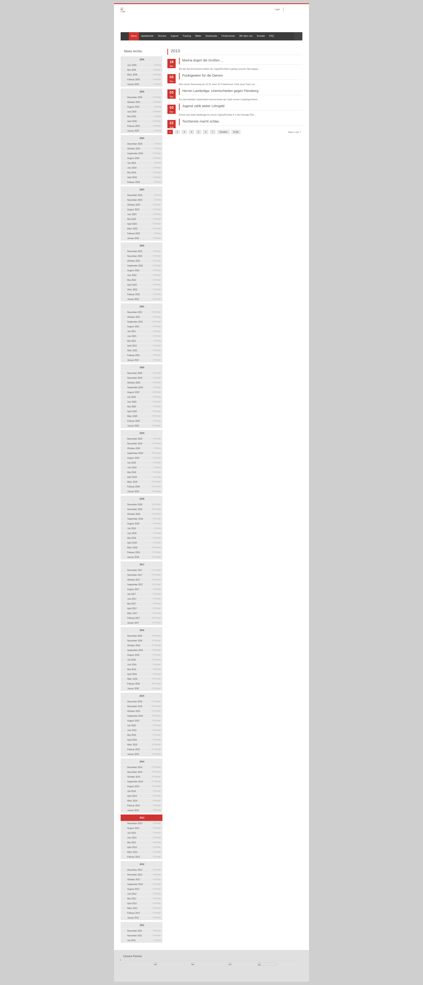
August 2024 (144, 158)
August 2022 (144, 270)
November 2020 (144, 378)
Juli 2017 (144, 594)
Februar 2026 (144, 79)
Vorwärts (223, 132)
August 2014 (144, 786)
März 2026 (144, 74)
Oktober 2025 (144, 102)
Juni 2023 (144, 214)
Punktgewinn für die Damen (202, 75)
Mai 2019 (144, 472)
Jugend (174, 35)
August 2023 (144, 209)
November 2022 (144, 256)
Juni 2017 (144, 599)
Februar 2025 (144, 126)
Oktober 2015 (144, 711)
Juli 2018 (144, 528)
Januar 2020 (144, 426)
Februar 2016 (144, 683)
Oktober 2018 (144, 514)
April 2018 (144, 543)
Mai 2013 (144, 842)
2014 (142, 761)
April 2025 (144, 121)
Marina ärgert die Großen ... (203, 60)
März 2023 (144, 228)
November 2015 (144, 706)
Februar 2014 (144, 805)
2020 (142, 367)
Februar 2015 (144, 749)
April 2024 (144, 177)
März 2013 (144, 852)
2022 (142, 245)
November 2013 (144, 823)
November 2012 (144, 874)
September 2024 (144, 153)
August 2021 (144, 326)
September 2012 (144, 884)
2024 (142, 138)
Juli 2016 (144, 660)
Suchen (298, 36)
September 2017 (144, 584)
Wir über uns (246, 35)
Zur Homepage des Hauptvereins (298, 9)
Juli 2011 (144, 940)
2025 (142, 91)
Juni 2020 (144, 402)
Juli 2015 (144, 725)
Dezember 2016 (144, 636)
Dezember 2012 (144, 870)
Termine (162, 35)
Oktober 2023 (144, 205)
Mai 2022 (144, 280)
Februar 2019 (144, 486)
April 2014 (144, 796)
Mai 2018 (144, 538)
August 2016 (144, 655)
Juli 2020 (144, 397)
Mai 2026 (144, 70)
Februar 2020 (144, 421)
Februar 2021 (144, 355)
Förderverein (228, 35)
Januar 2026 (144, 84)
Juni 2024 (144, 168)
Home (124, 33)
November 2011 (144, 935)
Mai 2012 (144, 898)
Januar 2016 (144, 688)
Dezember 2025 (144, 97)
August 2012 (144, 889)
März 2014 (144, 800)
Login (277, 9)
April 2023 (144, 224)
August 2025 (144, 107)
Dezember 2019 (144, 439)
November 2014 (144, 772)
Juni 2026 (144, 65)
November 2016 (144, 640)
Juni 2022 (144, 275)
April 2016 (144, 674)
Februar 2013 (144, 857)
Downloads (211, 35)
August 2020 (144, 392)
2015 (142, 696)
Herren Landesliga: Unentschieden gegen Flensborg (220, 91)
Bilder (198, 35)
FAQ (271, 35)
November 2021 (144, 312)
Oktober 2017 (144, 579)
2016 (142, 630)
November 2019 (144, 443)
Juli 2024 (144, 163)
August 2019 (144, 458)
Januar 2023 (144, 238)
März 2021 (144, 350)
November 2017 (144, 575)
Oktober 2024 (144, 148)
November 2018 (144, 509)
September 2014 (144, 781)
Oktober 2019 (144, 448)
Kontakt (261, 35)
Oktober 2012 (144, 879)
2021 (142, 306)
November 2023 (144, 200)
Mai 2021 (144, 341)
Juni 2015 (144, 730)
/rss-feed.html (293, 9)
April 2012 (144, 903)
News (134, 35)
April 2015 (144, 740)
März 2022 (144, 289)
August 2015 (144, 720)
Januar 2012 (144, 918)
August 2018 (144, 523)
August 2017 (144, 589)
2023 (142, 189)
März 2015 (144, 744)
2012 (142, 864)
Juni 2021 (144, 336)
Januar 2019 (144, 491)
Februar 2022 (144, 294)
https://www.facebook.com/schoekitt (288, 9)
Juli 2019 (144, 462)
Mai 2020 (144, 406)
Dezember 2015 (144, 701)
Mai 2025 (144, 116)
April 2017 (144, 608)
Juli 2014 (144, 791)
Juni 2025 (144, 111)
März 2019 (144, 482)
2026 (142, 59)
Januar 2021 (144, 360)
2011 (142, 925)
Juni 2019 (144, 467)
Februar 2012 (144, 913)
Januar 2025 (144, 131)
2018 (142, 499)
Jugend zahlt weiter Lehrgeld (203, 106)
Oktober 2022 (144, 261)
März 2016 (144, 679)
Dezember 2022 (144, 251)
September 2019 (144, 453)
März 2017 (144, 613)
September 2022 (144, 265)
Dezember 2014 (144, 767)
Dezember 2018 (144, 504)
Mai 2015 (144, 735)
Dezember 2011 (144, 931)
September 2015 (144, 716)
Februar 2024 (144, 182)
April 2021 (144, 345)
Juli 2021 (144, 331)
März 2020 (144, 416)
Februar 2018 (144, 552)
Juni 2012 (144, 894)
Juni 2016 (144, 664)
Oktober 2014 (144, 777)
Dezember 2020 (144, 373)
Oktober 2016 (144, 645)
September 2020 (144, 387)
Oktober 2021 (144, 317)
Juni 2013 (144, 837)
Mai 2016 (144, 669)
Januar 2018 (144, 557)
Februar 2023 (144, 233)
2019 (142, 433)
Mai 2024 (144, 172)
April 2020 (144, 411)
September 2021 (144, 322)
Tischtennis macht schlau (200, 121)
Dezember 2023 (144, 195)
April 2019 (144, 477)
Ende (235, 132)
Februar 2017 (144, 618)
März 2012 (144, 908)
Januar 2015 (144, 754)
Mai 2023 (144, 219)
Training (187, 35)
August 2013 (144, 828)
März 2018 (144, 547)
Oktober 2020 (144, 382)
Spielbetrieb (147, 35)
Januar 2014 (144, 810)
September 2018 (144, 519)
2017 (142, 564)
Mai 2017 (144, 603)
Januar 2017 (144, 623)
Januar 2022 (144, 299)
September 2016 (144, 650)
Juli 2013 (144, 833)
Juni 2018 (144, 533)
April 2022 (144, 285)
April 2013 (144, 847)
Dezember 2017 (144, 570)
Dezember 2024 (144, 144)
